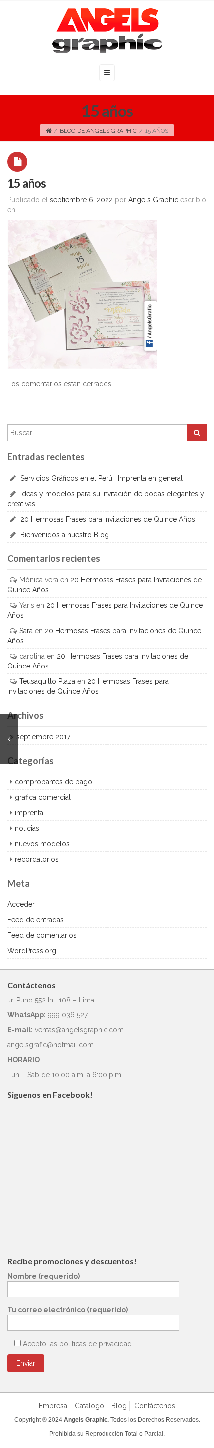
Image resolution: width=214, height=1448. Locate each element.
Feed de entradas (35, 920)
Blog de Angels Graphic (98, 130)
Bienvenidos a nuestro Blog (64, 535)
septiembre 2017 (43, 737)
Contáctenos (154, 1406)
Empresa (53, 1406)
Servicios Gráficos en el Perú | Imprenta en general (101, 478)
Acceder (21, 904)
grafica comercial (43, 797)
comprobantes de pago (53, 782)
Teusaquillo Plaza (47, 681)
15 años (26, 183)
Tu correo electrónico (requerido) (67, 1310)
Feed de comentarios (42, 935)
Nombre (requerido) (43, 1276)
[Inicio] (48, 130)
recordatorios (37, 859)
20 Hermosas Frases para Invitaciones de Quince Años (107, 519)
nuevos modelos (42, 844)
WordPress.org (31, 951)
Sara (26, 631)
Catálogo (89, 1406)
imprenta (29, 813)
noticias (27, 828)
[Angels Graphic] (107, 30)
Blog (119, 1406)
